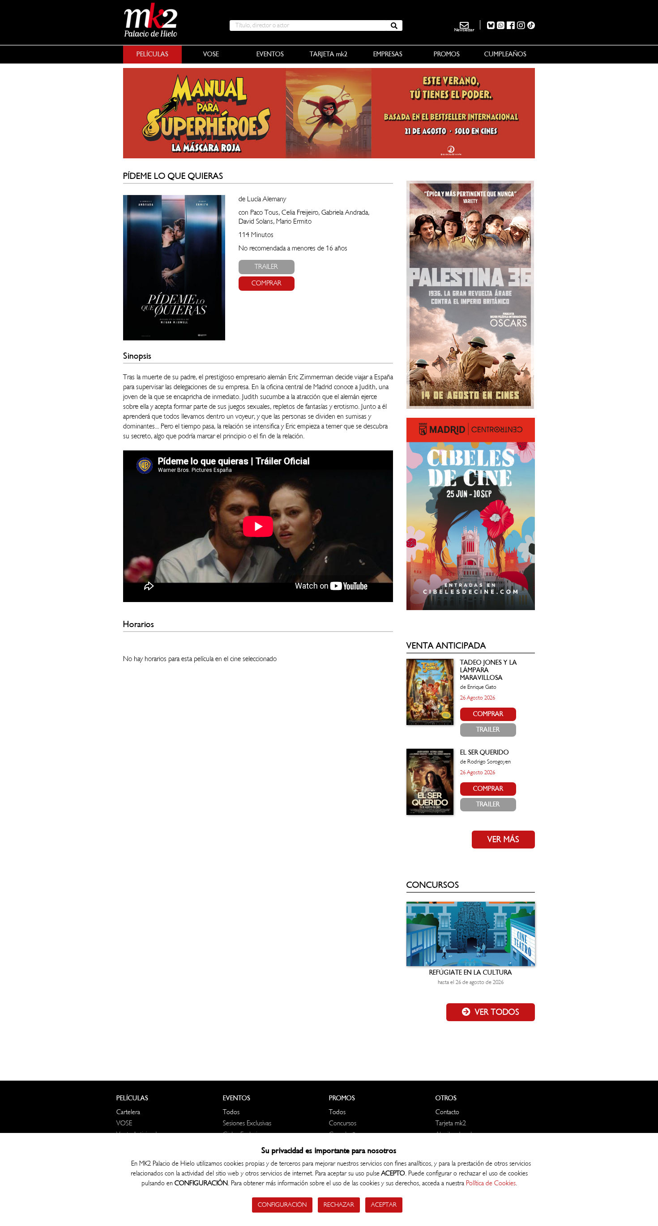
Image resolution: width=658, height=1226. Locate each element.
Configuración (282, 1205)
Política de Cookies (491, 1183)
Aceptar (384, 1205)
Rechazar (339, 1205)
